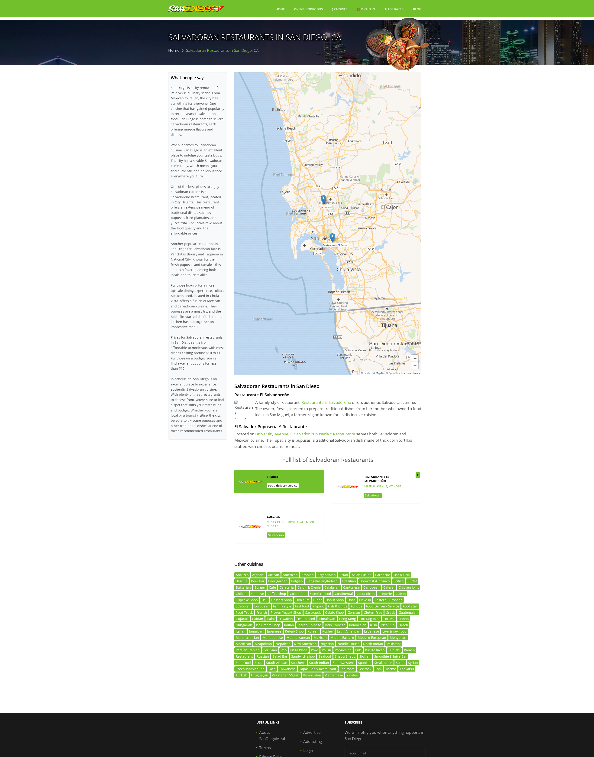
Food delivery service (282, 485)
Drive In (365, 600)
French (261, 612)
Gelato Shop (334, 612)
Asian (343, 575)
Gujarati (242, 619)
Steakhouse (383, 662)
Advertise (312, 732)
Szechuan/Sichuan (250, 669)
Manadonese (273, 637)
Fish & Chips (337, 606)
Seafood (325, 656)
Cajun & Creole (309, 587)
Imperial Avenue (375, 486)
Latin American (348, 631)
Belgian (297, 581)
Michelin (367, 9)
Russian (263, 656)
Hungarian (244, 625)
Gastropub (313, 612)
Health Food (306, 619)
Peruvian (270, 650)
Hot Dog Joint (370, 619)
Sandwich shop (303, 656)
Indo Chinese (335, 625)
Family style (282, 606)
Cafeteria (287, 587)
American (290, 575)
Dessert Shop (281, 600)
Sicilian (365, 656)
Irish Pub (388, 625)
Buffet (412, 581)
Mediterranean (298, 637)
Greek (390, 612)
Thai (378, 669)
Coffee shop (277, 593)
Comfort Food (320, 593)
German (354, 612)
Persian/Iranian (248, 650)
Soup (258, 662)
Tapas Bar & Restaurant (317, 669)
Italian (240, 631)
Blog (417, 9)
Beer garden (277, 581)
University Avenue (271, 434)
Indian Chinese (309, 625)
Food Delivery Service (382, 606)
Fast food (302, 606)
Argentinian (326, 575)
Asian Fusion (361, 575)
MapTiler (380, 373)
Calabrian (331, 587)
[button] (323, 200)
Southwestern (343, 662)
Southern (298, 662)
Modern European (372, 637)
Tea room (347, 669)
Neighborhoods (309, 9)
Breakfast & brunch (375, 581)
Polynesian (343, 650)
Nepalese (283, 644)
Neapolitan (263, 644)
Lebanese (371, 631)
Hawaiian (285, 619)
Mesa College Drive (281, 522)
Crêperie (385, 593)
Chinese (257, 593)
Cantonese (351, 587)
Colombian (298, 593)
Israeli (403, 625)
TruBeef (273, 477)
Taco (271, 669)
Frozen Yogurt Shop (286, 612)
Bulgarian (243, 587)
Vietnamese (334, 675)
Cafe (272, 587)
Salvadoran (373, 495)
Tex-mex (364, 669)
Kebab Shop (294, 631)
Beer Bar (258, 581)
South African (276, 662)
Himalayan (327, 619)
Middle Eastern (342, 637)
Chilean (242, 593)
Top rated (395, 9)
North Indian (373, 644)
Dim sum (303, 600)
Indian (289, 625)
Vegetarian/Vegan (285, 675)
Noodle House (348, 644)
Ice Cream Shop (268, 625)
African (273, 575)
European (261, 606)
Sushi (400, 662)
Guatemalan (408, 612)
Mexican (320, 637)
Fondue (356, 606)
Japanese (274, 631)
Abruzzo (242, 575)
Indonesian (357, 625)
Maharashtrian (247, 637)
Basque (241, 581)
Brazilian (349, 581)
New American (305, 644)
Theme (390, 669)
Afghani (258, 575)
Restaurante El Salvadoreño (326, 402)
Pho (284, 650)
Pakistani (394, 644)
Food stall (410, 606)
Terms (265, 747)
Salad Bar (280, 656)
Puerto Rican (375, 650)
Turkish (241, 675)
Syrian (413, 662)
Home (280, 9)
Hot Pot (389, 619)
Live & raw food (395, 631)
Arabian (307, 575)
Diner (317, 600)
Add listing (312, 741)
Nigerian (327, 644)
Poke (314, 650)
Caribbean (371, 587)
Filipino (318, 606)
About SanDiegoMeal (272, 735)
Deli (264, 600)
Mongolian (398, 637)
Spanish (364, 662)
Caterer (389, 587)
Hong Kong (347, 619)
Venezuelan (312, 675)
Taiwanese (287, 669)
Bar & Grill (402, 575)
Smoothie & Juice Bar (390, 656)
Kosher (327, 631)
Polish (326, 650)
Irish (373, 625)
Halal (271, 619)
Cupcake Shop (247, 600)
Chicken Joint (409, 587)
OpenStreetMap (397, 373)
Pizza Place (298, 650)
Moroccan (243, 644)
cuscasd (274, 517)
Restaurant (244, 656)
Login (308, 750)
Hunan (403, 619)
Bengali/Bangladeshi (323, 581)
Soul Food (243, 662)
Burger (260, 587)
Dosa (351, 600)
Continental (344, 593)
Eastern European (389, 600)
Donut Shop (335, 600)
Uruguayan (259, 675)
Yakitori (352, 675)
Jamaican (256, 631)
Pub (358, 650)
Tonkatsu (407, 669)
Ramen (409, 650)
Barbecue (382, 575)
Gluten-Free (373, 612)
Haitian (257, 619)
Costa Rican (366, 593)
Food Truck (244, 612)
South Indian (319, 662)
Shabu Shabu (345, 656)
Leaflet (367, 373)
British (399, 581)
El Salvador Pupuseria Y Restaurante (322, 434)
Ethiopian (243, 606)
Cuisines (340, 9)
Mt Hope (395, 486)
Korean (313, 631)
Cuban (401, 593)
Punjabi (394, 650)
